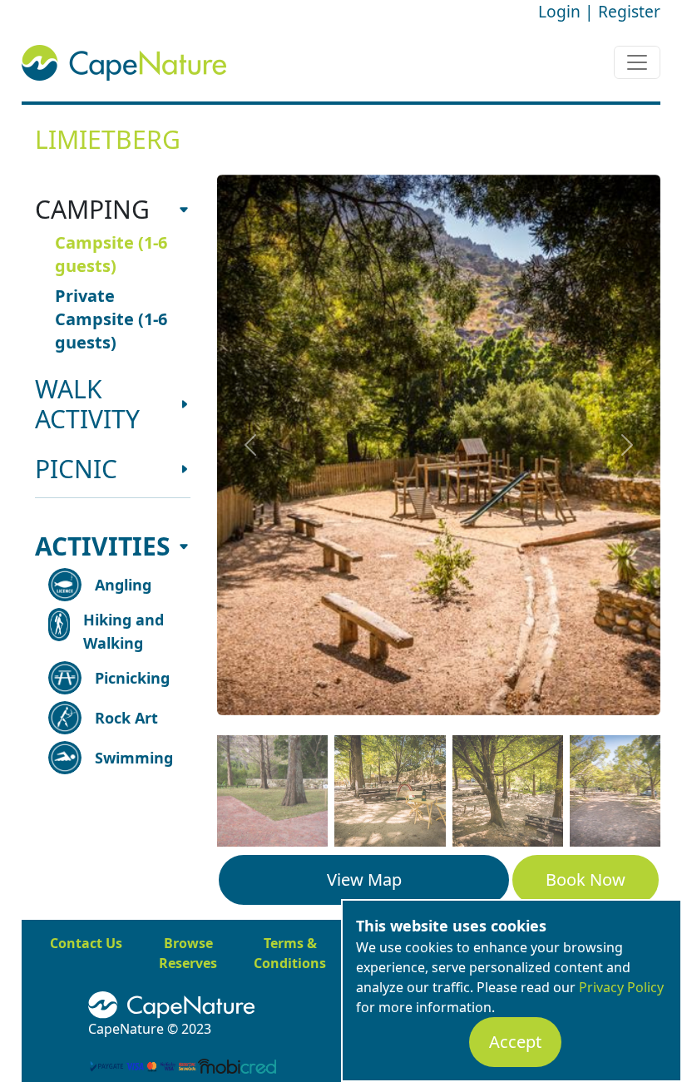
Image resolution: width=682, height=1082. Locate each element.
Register (629, 11)
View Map (364, 879)
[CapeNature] (244, 1005)
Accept (515, 1041)
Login (559, 11)
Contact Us (86, 943)
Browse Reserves (188, 953)
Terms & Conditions (290, 953)
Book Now (585, 879)
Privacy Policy (621, 987)
